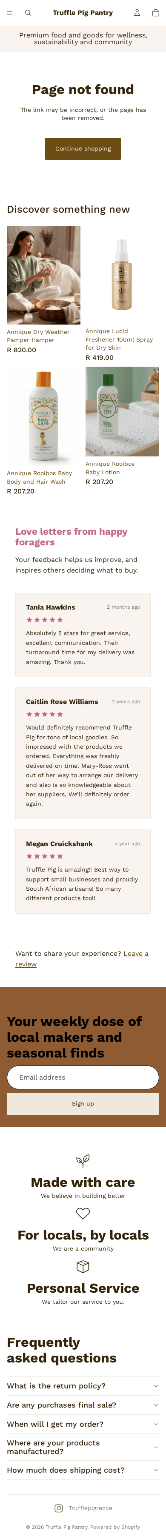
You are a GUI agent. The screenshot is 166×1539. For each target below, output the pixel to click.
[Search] (28, 12)
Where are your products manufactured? (53, 1447)
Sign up (83, 1103)
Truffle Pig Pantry (66, 1527)
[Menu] (10, 13)
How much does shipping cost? (66, 1469)
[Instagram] (59, 1508)
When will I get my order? (55, 1423)
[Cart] (155, 12)
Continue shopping (83, 148)
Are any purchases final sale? (61, 1404)
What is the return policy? (56, 1385)
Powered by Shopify (115, 1527)
